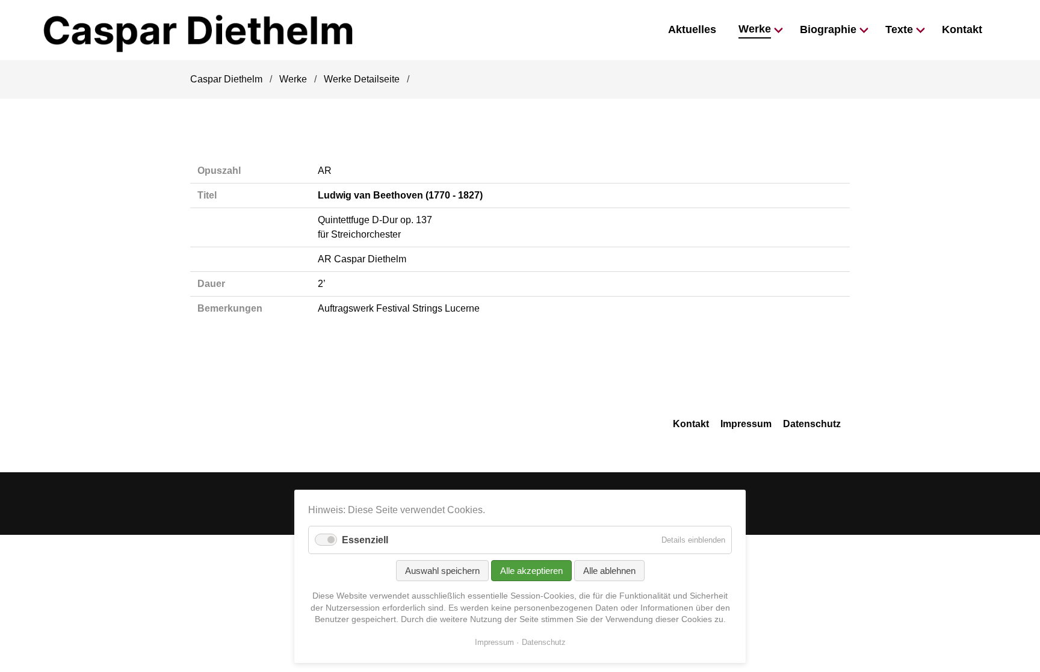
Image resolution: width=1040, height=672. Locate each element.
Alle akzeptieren (531, 571)
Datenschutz (812, 424)
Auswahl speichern (442, 571)
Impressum (746, 424)
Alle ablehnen (609, 571)
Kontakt (691, 424)
